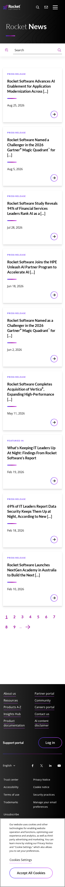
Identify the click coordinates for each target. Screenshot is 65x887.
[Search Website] (37, 7)
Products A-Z (12, 707)
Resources (11, 700)
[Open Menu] (6, 50)
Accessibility (11, 787)
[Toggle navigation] (55, 7)
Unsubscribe (11, 814)
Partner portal (44, 694)
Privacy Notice (41, 779)
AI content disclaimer (42, 723)
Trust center (11, 779)
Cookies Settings (21, 860)
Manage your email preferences (45, 804)
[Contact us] (46, 7)
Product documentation (14, 723)
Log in (50, 742)
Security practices (44, 794)
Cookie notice (41, 787)
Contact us (42, 714)
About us (10, 694)
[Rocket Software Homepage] (12, 7)
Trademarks (11, 802)
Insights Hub (12, 714)
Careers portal (44, 707)
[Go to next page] (28, 627)
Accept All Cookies (31, 873)
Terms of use (11, 794)
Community (43, 700)
